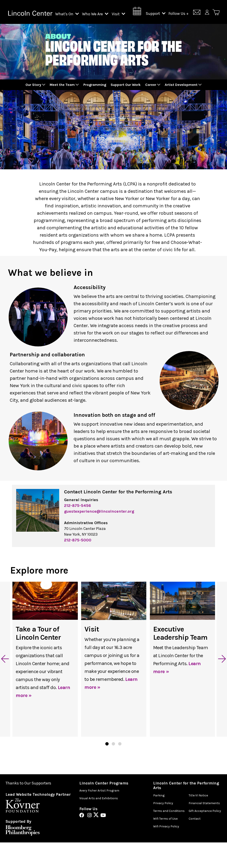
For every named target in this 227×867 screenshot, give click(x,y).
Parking (158, 795)
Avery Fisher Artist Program (99, 790)
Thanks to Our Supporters (28, 783)
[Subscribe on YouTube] (103, 815)
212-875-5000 (77, 540)
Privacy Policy (163, 803)
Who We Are (93, 14)
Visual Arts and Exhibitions (98, 798)
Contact (195, 819)
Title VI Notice (198, 795)
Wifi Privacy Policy (166, 826)
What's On (64, 14)
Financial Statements (204, 803)
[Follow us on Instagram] (90, 815)
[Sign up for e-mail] (196, 13)
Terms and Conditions (169, 811)
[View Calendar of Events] (137, 12)
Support (153, 13)
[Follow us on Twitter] (97, 815)
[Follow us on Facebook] (82, 815)
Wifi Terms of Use (165, 819)
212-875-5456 (77, 505)
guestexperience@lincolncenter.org (99, 511)
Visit (116, 14)
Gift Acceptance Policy (205, 811)
